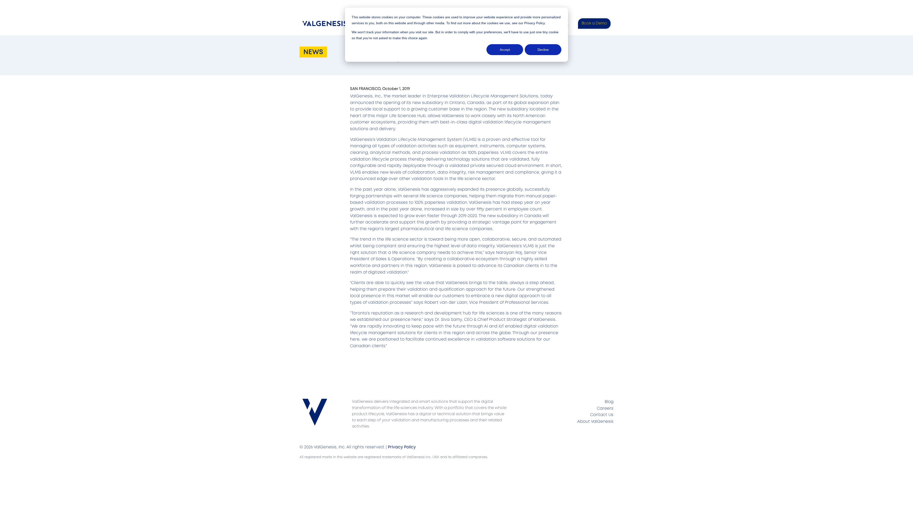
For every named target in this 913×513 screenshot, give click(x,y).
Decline (543, 50)
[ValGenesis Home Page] (325, 23)
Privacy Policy (534, 23)
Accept (505, 50)
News (313, 52)
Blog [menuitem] (609, 402)
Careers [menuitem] (605, 408)
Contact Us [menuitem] (601, 415)
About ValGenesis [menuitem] (595, 421)
